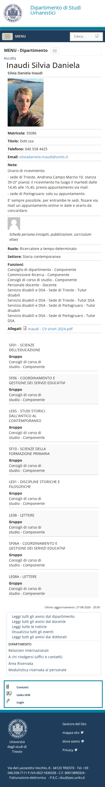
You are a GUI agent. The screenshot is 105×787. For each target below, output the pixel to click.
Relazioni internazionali (28, 650)
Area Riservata (20, 663)
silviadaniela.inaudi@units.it (43, 156)
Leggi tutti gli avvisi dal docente (39, 621)
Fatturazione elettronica (27, 777)
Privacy (67, 750)
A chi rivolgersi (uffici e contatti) (35, 656)
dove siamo (71, 741)
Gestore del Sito (74, 724)
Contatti (22, 687)
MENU (20, 36)
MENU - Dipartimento (26, 50)
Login (20, 702)
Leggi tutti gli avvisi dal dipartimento (43, 616)
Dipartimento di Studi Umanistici (55, 10)
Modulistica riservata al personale (37, 669)
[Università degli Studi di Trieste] (13, 21)
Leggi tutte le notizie (29, 626)
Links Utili (23, 695)
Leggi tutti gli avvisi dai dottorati (39, 636)
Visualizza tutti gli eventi (33, 631)
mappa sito (71, 732)
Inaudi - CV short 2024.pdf (50, 328)
